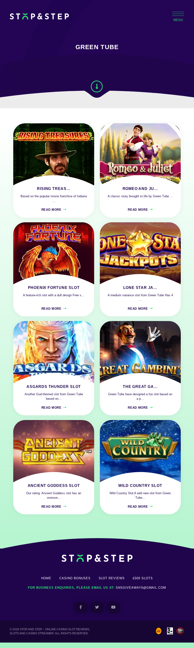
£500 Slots (143, 578)
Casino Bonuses (74, 578)
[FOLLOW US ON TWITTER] (97, 607)
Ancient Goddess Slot (54, 486)
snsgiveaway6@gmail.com (141, 587)
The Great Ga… (140, 387)
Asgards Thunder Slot (53, 387)
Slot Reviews (112, 578)
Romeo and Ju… (140, 189)
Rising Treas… (53, 189)
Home (46, 578)
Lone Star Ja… (140, 288)
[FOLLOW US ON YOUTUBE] (113, 607)
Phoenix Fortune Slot (54, 288)
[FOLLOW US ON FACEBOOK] (80, 607)
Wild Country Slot (140, 486)
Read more (51, 209)
